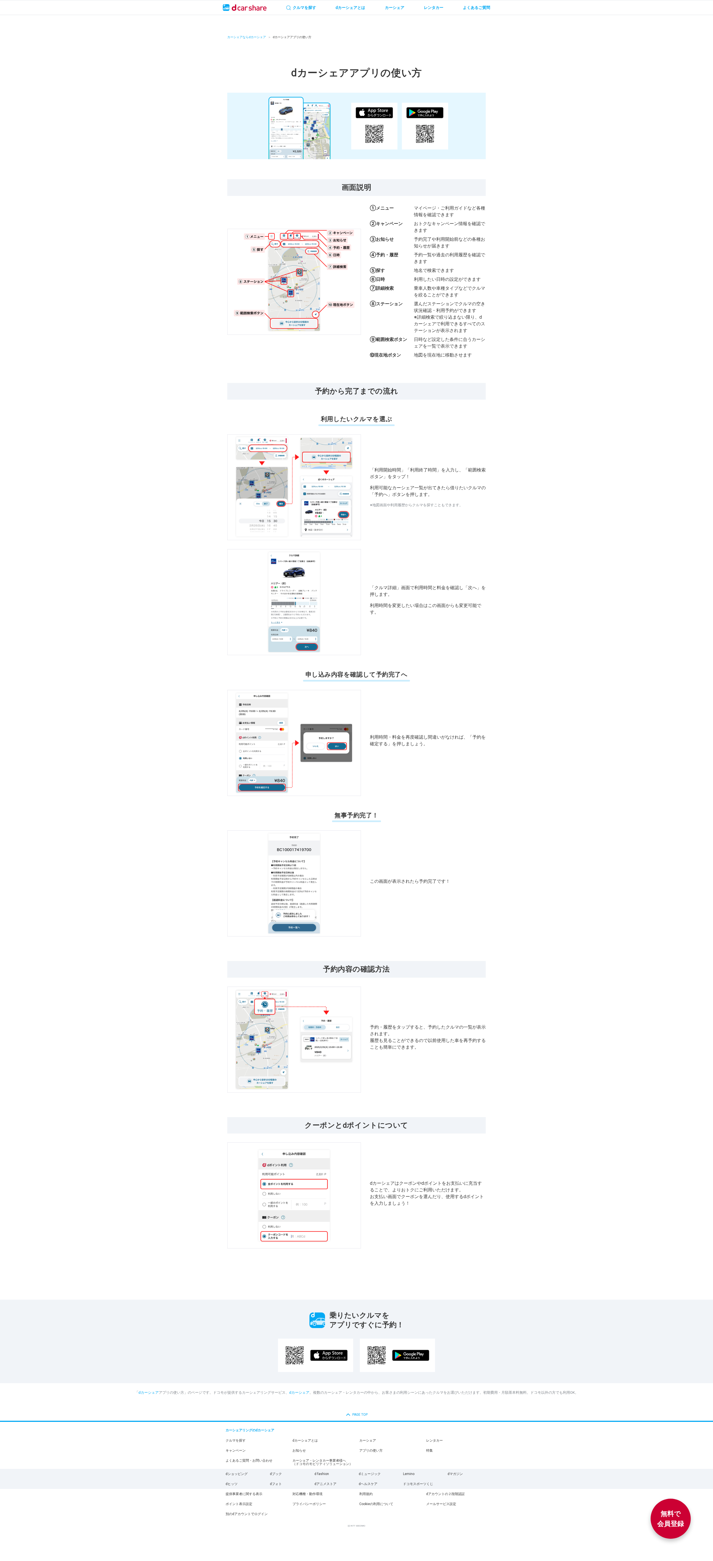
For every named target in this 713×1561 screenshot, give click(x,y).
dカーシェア (148, 1392)
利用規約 (366, 1494)
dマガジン (455, 1474)
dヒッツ (232, 1484)
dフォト (276, 1484)
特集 (429, 1450)
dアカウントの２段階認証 (445, 1494)
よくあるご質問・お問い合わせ (249, 1460)
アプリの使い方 (371, 1450)
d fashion (321, 1474)
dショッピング (237, 1474)
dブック (276, 1474)
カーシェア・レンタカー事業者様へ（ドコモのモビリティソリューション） (322, 1462)
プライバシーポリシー (309, 1504)
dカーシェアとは (305, 1440)
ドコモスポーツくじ (418, 1484)
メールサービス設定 (441, 1504)
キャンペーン (236, 1450)
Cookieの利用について (376, 1504)
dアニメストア (325, 1484)
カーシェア (367, 1440)
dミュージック (370, 1474)
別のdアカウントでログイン (247, 1514)
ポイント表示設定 (239, 1504)
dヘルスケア (368, 1484)
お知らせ (299, 1450)
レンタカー (434, 1440)
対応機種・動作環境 (307, 1494)
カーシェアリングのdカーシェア (250, 1430)
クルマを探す (236, 1440)
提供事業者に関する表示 (244, 1494)
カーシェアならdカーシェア (246, 37)
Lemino (408, 1474)
